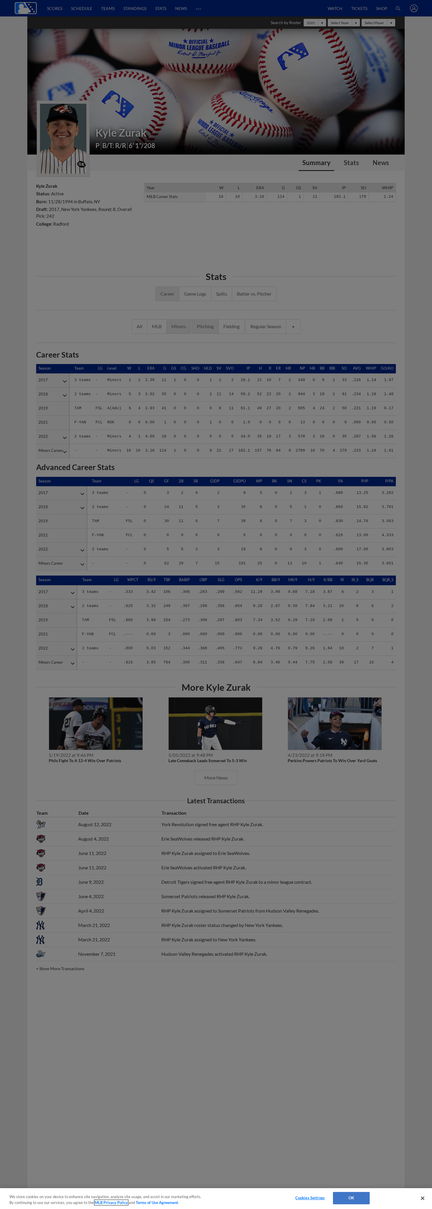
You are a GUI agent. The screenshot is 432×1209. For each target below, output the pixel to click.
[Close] (422, 1198)
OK (351, 1197)
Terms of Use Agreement (157, 1202)
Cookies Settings (310, 1197)
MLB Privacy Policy (111, 1202)
